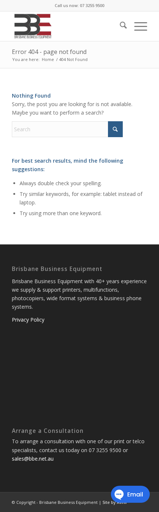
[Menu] (137, 26)
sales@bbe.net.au (33, 458)
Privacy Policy (28, 319)
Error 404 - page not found (49, 52)
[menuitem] (119, 26)
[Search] (119, 26)
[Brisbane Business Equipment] (66, 26)
